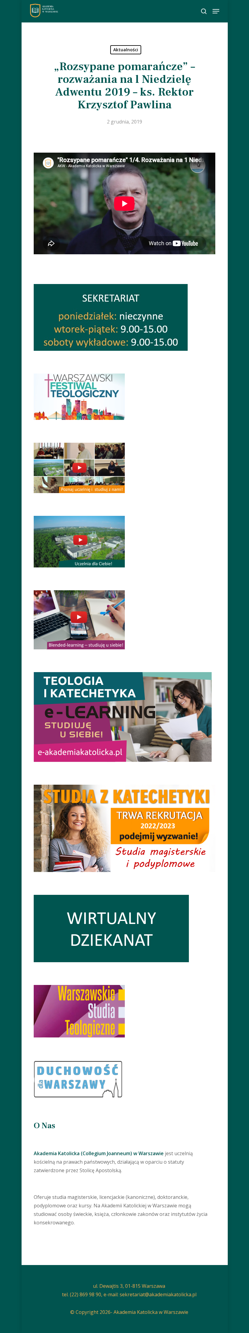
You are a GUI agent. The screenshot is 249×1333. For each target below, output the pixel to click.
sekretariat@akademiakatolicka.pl (158, 1294)
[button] (216, 11)
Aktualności (125, 49)
